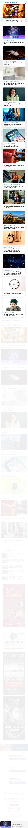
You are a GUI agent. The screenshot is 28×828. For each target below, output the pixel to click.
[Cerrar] (26, 823)
